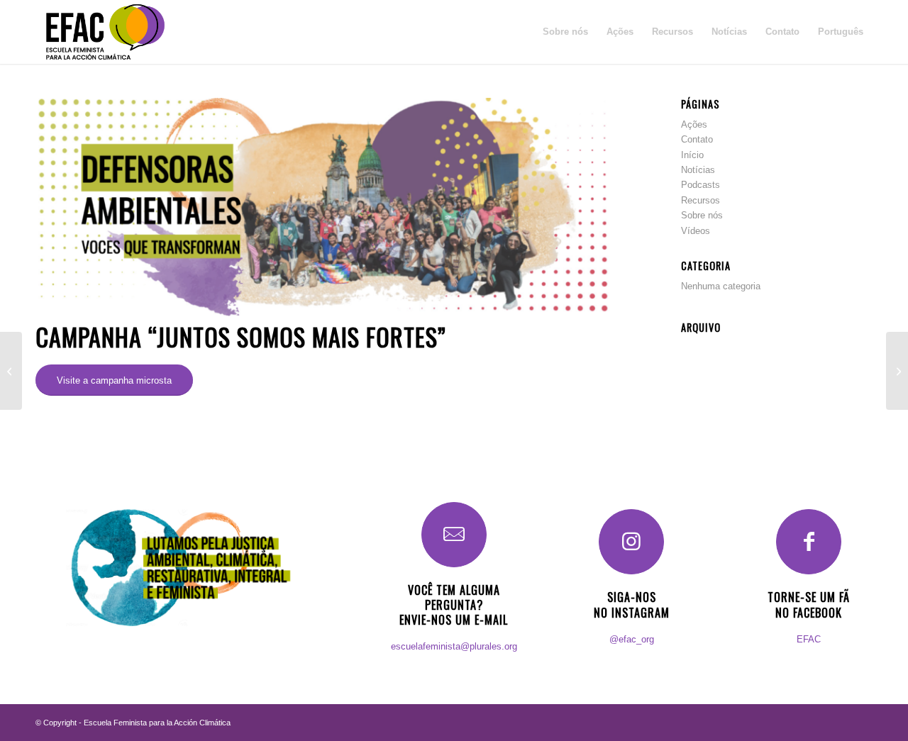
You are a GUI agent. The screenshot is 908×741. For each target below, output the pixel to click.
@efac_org (631, 639)
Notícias (698, 170)
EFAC (809, 639)
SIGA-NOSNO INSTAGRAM (632, 604)
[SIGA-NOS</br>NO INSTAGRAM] (631, 541)
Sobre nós (702, 215)
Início (692, 155)
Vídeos (695, 230)
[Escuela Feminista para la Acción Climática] (105, 32)
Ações (694, 124)
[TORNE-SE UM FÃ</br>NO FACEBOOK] (808, 541)
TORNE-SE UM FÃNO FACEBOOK (809, 604)
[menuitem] (565, 32)
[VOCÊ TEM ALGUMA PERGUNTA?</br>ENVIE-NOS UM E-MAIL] (454, 534)
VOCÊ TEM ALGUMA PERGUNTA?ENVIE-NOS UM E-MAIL (453, 604)
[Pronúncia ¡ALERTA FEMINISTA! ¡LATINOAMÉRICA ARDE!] (897, 371)
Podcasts (700, 184)
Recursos (700, 200)
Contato (697, 139)
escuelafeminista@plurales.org (454, 646)
